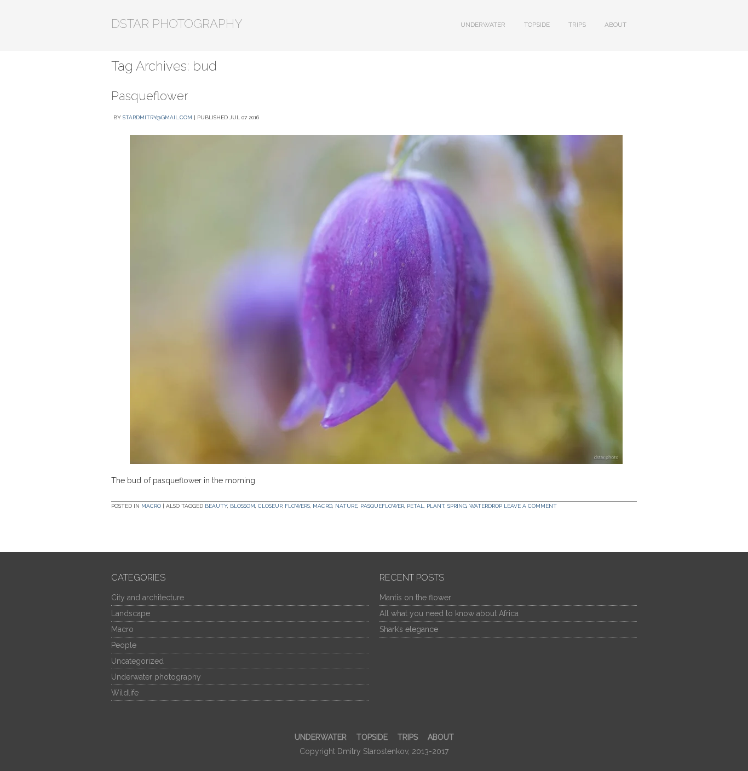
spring (457, 506)
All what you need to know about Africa (449, 613)
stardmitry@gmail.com (157, 117)
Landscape (130, 613)
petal (415, 506)
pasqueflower (382, 506)
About (615, 24)
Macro (151, 506)
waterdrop (485, 506)
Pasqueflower (149, 96)
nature (346, 506)
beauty (216, 506)
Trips (577, 24)
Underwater (483, 24)
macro (322, 506)
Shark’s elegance (408, 629)
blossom (242, 506)
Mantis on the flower (415, 597)
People (123, 645)
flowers (297, 506)
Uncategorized (137, 661)
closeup (270, 506)
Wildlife (125, 692)
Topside (537, 24)
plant (436, 506)
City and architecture (147, 597)
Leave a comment (530, 506)
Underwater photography (156, 677)
